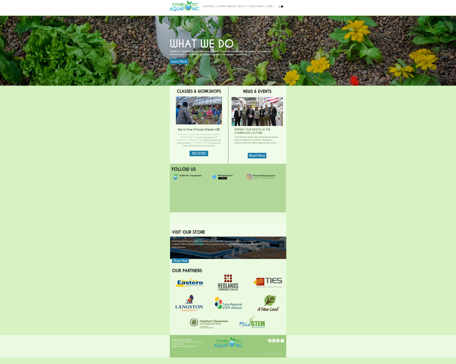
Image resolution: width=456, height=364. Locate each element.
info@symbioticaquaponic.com (184, 346)
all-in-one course (205, 137)
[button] (281, 6)
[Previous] (13, 50)
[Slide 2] (231, 79)
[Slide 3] (233, 79)
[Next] (443, 50)
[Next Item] (279, 111)
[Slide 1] (222, 79)
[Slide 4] (224, 79)
